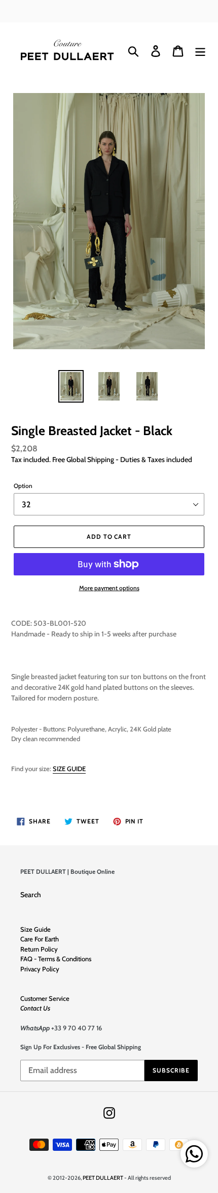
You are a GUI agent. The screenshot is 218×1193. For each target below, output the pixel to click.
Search (30, 894)
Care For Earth (39, 939)
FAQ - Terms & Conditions (55, 959)
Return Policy (39, 949)
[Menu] (200, 51)
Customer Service (44, 998)
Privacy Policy (39, 969)
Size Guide (35, 929)
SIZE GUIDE (69, 768)
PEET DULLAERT (103, 1177)
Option (23, 486)
